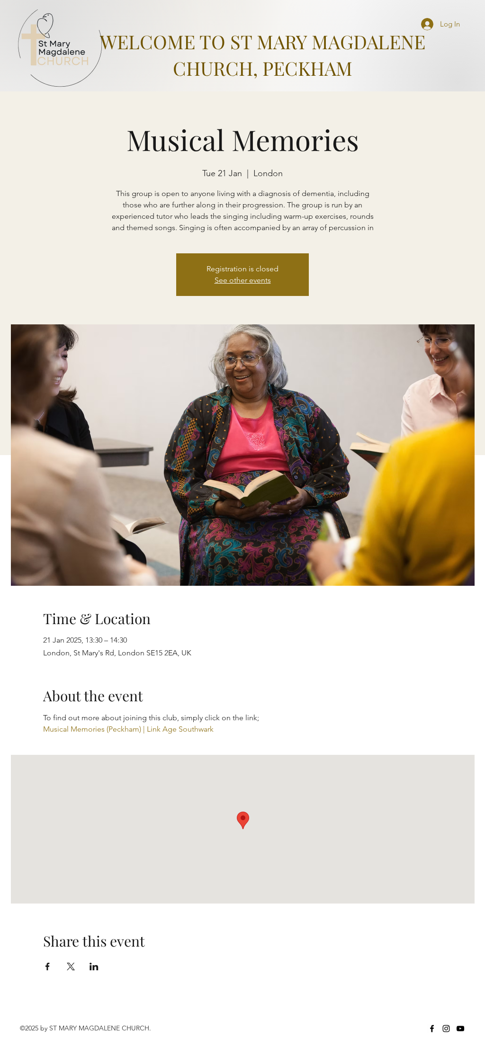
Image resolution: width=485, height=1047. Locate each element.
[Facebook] (432, 1028)
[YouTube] (460, 1028)
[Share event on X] (70, 966)
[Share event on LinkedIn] (94, 966)
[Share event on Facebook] (47, 966)
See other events (243, 280)
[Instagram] (446, 1028)
